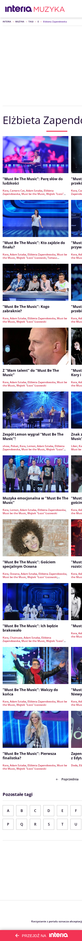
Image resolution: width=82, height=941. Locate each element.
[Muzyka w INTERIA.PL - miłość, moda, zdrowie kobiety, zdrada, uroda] (49, 8)
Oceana (14, 574)
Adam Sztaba (34, 190)
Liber (74, 446)
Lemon (31, 446)
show (6, 446)
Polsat (14, 446)
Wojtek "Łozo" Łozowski (31, 258)
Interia (7, 21)
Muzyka (19, 21)
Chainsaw (16, 637)
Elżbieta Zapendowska (42, 254)
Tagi (30, 21)
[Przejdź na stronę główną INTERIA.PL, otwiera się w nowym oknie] (18, 8)
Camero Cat (17, 190)
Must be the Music (33, 194)
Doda (74, 765)
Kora (6, 190)
